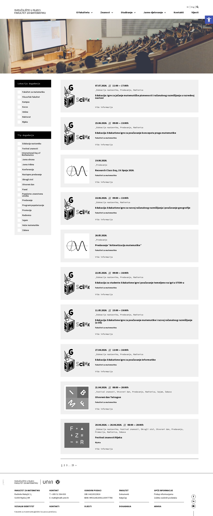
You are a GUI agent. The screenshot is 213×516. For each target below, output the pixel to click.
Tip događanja (26, 135)
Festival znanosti (30, 149)
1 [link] (61, 465)
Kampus (25, 102)
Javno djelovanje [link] (153, 12)
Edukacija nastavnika (31, 144)
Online (25, 112)
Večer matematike (30, 225)
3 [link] (66, 465)
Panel (24, 189)
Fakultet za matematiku (33, 92)
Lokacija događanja (29, 83)
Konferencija (28, 170)
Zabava (25, 230)
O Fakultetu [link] (83, 12)
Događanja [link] (125, 506)
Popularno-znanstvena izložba (32, 195)
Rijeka (25, 122)
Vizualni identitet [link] (24, 506)
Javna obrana (28, 160)
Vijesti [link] (194, 12)
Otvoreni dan (28, 184)
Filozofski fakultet (31, 97)
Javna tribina (28, 165)
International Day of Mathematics (31, 154)
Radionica (26, 215)
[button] (197, 7)
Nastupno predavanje (32, 175)
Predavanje (27, 200)
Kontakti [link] (179, 12)
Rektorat (26, 117)
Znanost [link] (105, 12)
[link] (209, 20)
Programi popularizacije (33, 205)
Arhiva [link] (157, 506)
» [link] (75, 465)
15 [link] (73, 465)
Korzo (25, 107)
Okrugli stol (27, 180)
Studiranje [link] (127, 12)
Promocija (26, 210)
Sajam (25, 220)
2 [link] (64, 465)
